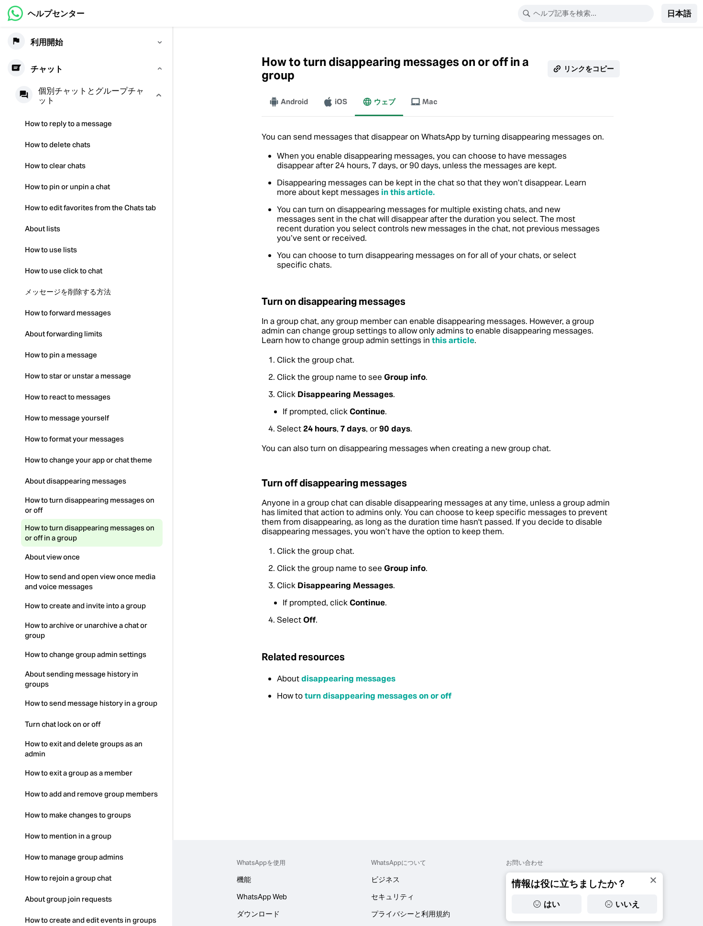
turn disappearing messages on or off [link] (378, 695)
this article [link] (453, 340)
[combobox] (592, 13)
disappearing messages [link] (348, 678)
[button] (679, 13)
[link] (46, 13)
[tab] (289, 101)
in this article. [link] (408, 192)
